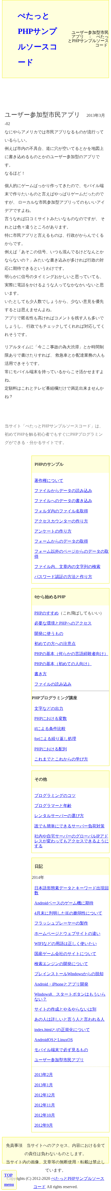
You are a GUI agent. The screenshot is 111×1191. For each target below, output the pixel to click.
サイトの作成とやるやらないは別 (65, 1009)
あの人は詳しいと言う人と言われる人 (69, 1019)
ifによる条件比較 (50, 728)
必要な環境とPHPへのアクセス (63, 623)
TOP (8, 1175)
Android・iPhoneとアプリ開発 (61, 984)
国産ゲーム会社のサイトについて (65, 953)
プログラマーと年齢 (53, 805)
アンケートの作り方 (53, 531)
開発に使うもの (48, 633)
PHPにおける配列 (50, 749)
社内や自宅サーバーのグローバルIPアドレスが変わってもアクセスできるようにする (71, 841)
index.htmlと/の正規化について (62, 1029)
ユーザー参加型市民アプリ (59, 1060)
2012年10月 (44, 1115)
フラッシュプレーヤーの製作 (61, 923)
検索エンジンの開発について (61, 964)
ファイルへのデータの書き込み (63, 500)
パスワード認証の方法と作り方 (63, 576)
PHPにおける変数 (50, 718)
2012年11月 (44, 1105)
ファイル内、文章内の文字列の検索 (67, 566)
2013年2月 (43, 1074)
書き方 (40, 674)
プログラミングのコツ (55, 795)
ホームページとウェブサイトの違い (67, 933)
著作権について (48, 480)
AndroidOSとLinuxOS (53, 1040)
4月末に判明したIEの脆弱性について (68, 913)
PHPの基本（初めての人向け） (63, 664)
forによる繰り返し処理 (55, 738)
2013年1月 (43, 1085)
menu (9, 1184)
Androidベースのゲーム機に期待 (63, 903)
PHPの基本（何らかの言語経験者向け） (71, 653)
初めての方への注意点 (55, 643)
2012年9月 (43, 1125)
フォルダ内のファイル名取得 (61, 511)
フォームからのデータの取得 (61, 541)
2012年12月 (44, 1095)
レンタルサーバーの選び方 (59, 815)
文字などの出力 (48, 708)
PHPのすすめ (46, 613)
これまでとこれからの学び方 (61, 759)
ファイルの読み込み (53, 684)
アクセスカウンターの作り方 (61, 521)
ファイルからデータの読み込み (63, 490)
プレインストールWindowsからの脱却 (69, 974)
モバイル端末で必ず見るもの (61, 1050)
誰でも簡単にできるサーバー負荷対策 (69, 826)
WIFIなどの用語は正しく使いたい (65, 943)
